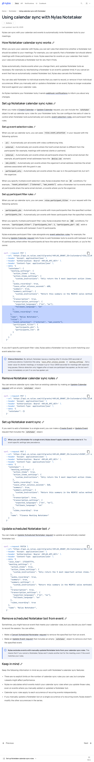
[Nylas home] (6, 3)
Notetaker (12, 11)
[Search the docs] (81, 3)
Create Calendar (26, 109)
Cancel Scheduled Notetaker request (29, 634)
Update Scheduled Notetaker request (35, 535)
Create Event (66, 428)
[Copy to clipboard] (88, 253)
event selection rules (62, 117)
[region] (47, 296)
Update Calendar (45, 109)
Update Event (81, 428)
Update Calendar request (23, 238)
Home (4, 11)
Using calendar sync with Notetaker (32, 11)
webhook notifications (57, 93)
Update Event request (22, 639)
